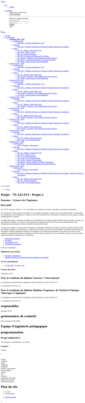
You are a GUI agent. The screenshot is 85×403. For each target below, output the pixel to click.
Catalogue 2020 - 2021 (16, 130)
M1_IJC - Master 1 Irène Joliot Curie (29, 50)
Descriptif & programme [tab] (13, 244)
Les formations (10, 37)
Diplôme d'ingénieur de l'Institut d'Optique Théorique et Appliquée (27, 257)
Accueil (7, 35)
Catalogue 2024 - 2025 (16, 80)
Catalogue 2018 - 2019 (16, 166)
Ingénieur (16, 45)
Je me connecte (15, 14)
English (11, 7)
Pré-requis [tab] (8, 240)
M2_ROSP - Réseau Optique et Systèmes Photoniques (35, 162)
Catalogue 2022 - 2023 (16, 108)
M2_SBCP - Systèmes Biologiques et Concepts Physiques (36, 60)
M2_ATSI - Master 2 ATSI (26, 52)
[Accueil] (3, 2)
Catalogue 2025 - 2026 (16, 63)
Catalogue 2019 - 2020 (16, 142)
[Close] (1, 354)
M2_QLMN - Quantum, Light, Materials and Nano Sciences (37, 58)
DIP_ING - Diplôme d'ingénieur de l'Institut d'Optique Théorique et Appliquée (43, 47)
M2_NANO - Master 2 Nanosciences (29, 160)
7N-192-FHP (9, 265)
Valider (12, 25)
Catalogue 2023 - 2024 (16, 97)
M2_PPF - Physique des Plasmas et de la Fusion (33, 56)
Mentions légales (10, 397)
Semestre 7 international (13, 256)
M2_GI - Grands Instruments (26, 54)
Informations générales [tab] (12, 238)
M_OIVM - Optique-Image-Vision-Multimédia (32, 62)
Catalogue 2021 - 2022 (16, 119)
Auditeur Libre (18, 41)
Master (15, 49)
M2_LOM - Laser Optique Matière (28, 140)
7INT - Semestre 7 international (27, 145)
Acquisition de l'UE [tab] (11, 242)
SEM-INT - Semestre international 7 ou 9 (30, 43)
